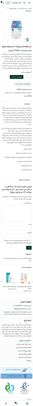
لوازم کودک (12, 8)
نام (30, 224)
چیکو (25, 96)
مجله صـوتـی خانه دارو (14, 376)
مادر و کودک (23, 8)
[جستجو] (24, 3)
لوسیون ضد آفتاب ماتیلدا (9, 287)
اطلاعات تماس (25, 302)
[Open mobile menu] (29, 3)
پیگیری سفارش (8, 2)
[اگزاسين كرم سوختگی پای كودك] (24, 278)
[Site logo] (17, 3)
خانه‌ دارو (27, 320)
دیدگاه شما (27, 203)
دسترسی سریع (25, 340)
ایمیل (29, 232)
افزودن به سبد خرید (17, 77)
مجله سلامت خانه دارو (13, 369)
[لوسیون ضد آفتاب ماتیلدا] (9, 278)
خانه (30, 8)
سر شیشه (29, 11)
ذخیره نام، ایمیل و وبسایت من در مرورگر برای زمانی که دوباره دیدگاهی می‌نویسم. (18, 241)
